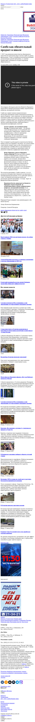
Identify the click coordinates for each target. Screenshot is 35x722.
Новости (3, 4)
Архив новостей (5, 676)
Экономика (10, 35)
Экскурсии (25, 622)
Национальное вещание (11, 620)
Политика (9, 38)
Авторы (3, 677)
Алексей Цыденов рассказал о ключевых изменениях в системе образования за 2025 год (17, 260)
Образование (4, 36)
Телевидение (10, 4)
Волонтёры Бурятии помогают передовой (13, 357)
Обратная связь (5, 622)
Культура (26, 36)
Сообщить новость (6, 715)
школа (2, 210)
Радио (2, 620)
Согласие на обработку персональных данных (14, 673)
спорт (25, 210)
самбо (21, 210)
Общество (4, 35)
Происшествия (18, 35)
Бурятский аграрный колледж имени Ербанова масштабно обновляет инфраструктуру (15, 282)
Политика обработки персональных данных (13, 671)
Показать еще (4, 542)
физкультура (15, 210)
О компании (22, 620)
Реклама (28, 620)
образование (8, 210)
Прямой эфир (23, 4)
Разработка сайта (6, 686)
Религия (3, 38)
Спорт (10, 36)
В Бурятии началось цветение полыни (12, 505)
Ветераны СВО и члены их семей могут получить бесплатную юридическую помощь (16, 479)
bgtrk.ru (24, 664)
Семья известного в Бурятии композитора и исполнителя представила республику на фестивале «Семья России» (17, 330)
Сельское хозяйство (18, 36)
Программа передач (15, 622)
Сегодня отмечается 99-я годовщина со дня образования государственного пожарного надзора (16, 303)
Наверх (3, 617)
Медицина (26, 35)
